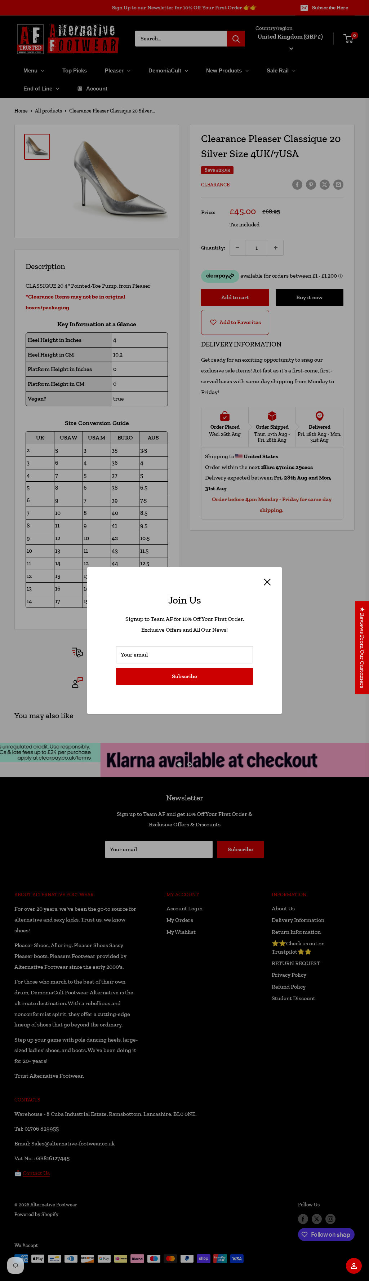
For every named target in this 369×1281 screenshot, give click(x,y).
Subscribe (184, 676)
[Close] (267, 581)
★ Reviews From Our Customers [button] (362, 647)
